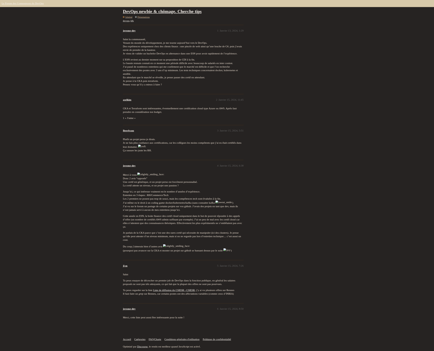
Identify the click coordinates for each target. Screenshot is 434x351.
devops (126, 20)
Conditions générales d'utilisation (182, 339)
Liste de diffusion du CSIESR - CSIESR (174, 290)
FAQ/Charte (155, 339)
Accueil (127, 339)
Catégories (139, 339)
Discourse (142, 346)
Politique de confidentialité (217, 339)
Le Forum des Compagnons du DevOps (23, 3)
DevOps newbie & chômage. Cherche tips (162, 11)
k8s (132, 20)
